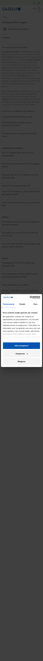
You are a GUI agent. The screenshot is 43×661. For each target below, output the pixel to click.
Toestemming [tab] (8, 304)
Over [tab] (35, 304)
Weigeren (21, 361)
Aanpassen (20, 353)
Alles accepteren (21, 346)
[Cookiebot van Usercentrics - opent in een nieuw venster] (30, 297)
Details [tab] (22, 304)
